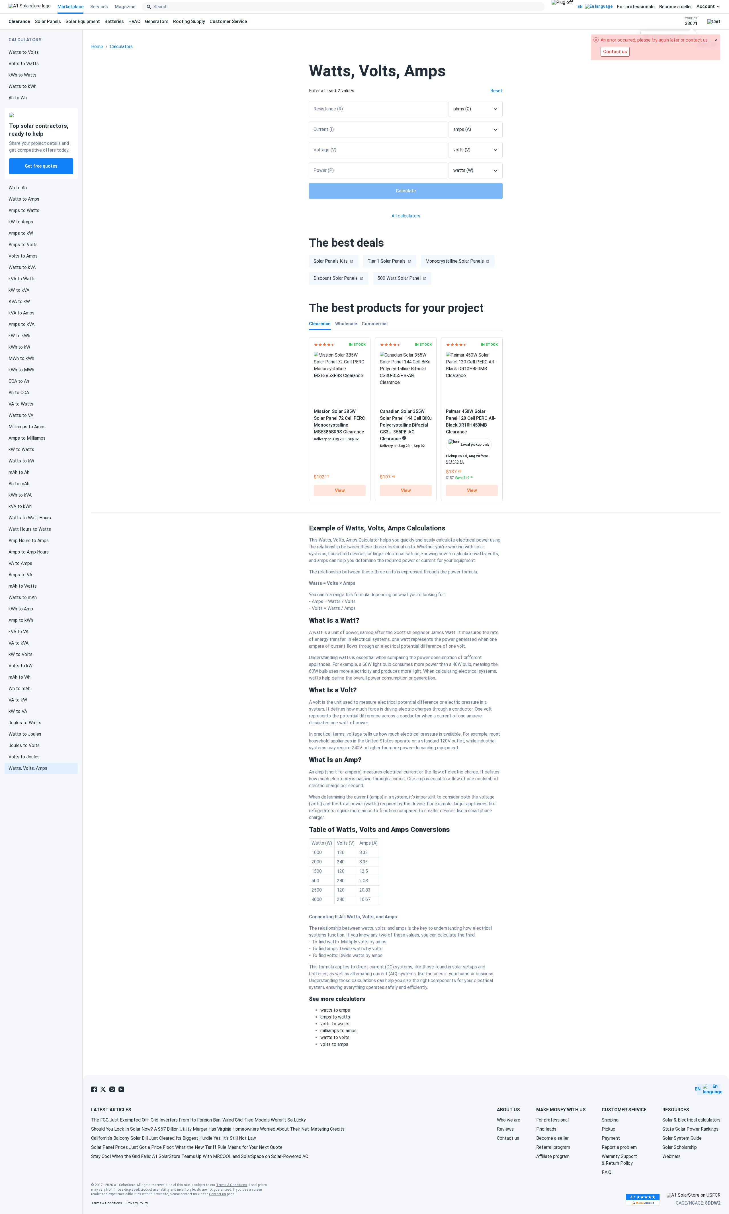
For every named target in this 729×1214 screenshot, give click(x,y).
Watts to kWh (22, 86)
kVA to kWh (20, 506)
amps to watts (335, 1017)
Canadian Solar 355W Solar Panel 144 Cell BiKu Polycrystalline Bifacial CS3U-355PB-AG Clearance (406, 425)
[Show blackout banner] (562, 7)
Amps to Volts (23, 244)
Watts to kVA (22, 267)
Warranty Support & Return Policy (619, 1160)
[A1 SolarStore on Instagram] (112, 1089)
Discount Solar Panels (336, 278)
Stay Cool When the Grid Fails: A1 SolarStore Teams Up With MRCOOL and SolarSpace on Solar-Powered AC (199, 1156)
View (340, 490)
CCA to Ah (19, 381)
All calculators (406, 216)
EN (580, 6)
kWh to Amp (21, 609)
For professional (552, 1120)
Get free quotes (41, 166)
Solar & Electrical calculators (691, 1120)
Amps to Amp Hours (29, 552)
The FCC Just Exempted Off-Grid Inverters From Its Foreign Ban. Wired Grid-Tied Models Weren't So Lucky (198, 1120)
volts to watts (334, 1023)
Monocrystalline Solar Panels (454, 261)
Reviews (505, 1129)
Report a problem (619, 1147)
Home (97, 46)
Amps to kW (21, 233)
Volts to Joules (24, 757)
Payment (611, 1138)
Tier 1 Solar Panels (387, 261)
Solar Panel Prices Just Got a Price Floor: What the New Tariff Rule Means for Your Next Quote (186, 1147)
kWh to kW (19, 347)
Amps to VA (20, 574)
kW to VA (18, 711)
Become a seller (675, 6)
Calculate (406, 191)
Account (706, 6)
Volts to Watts (24, 63)
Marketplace (70, 6)
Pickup (608, 1129)
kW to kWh (19, 335)
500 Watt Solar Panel (399, 278)
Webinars (671, 1156)
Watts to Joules (25, 734)
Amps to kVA (21, 324)
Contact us (508, 1138)
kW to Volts (20, 654)
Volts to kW (20, 665)
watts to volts (334, 1037)
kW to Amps (21, 222)
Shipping (610, 1120)
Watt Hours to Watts (30, 529)
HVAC (134, 21)
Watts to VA (21, 415)
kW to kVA (19, 290)
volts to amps (334, 1044)
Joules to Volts (24, 745)
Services (99, 6)
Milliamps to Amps (27, 426)
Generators (157, 21)
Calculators (121, 46)
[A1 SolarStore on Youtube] (121, 1089)
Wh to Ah (18, 187)
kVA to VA (18, 631)
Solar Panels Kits (331, 261)
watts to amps (335, 1010)
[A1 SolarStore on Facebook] (94, 1089)
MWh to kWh (21, 358)
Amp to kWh (21, 620)
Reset (496, 90)
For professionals (636, 6)
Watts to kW (21, 461)
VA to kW (18, 700)
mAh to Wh (19, 677)
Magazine (125, 6)
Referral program (553, 1147)
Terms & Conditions (231, 1185)
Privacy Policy (137, 1203)
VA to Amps (20, 563)
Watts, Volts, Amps (28, 768)
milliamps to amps (338, 1030)
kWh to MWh (21, 370)
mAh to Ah (19, 472)
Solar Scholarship (679, 1147)
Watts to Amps (24, 199)
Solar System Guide (682, 1138)
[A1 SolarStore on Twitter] (103, 1089)
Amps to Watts (24, 210)
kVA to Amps (21, 313)
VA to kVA (18, 643)
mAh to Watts (23, 586)
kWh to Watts (22, 75)
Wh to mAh (19, 688)
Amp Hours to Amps (29, 540)
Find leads (546, 1129)
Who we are (508, 1120)
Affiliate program (553, 1156)
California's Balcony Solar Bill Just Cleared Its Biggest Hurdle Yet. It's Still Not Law (173, 1138)
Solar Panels (48, 21)
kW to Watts (21, 449)
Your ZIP (691, 21)
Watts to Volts (24, 52)
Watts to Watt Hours (30, 517)
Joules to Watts (25, 722)
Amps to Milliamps (27, 438)
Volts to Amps (23, 256)
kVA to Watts (22, 278)
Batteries (114, 21)
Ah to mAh (19, 483)
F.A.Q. (607, 1172)
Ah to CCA (19, 392)
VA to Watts (21, 404)
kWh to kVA (20, 495)
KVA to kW (19, 301)
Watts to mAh (23, 597)
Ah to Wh (18, 97)
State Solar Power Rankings (690, 1129)
